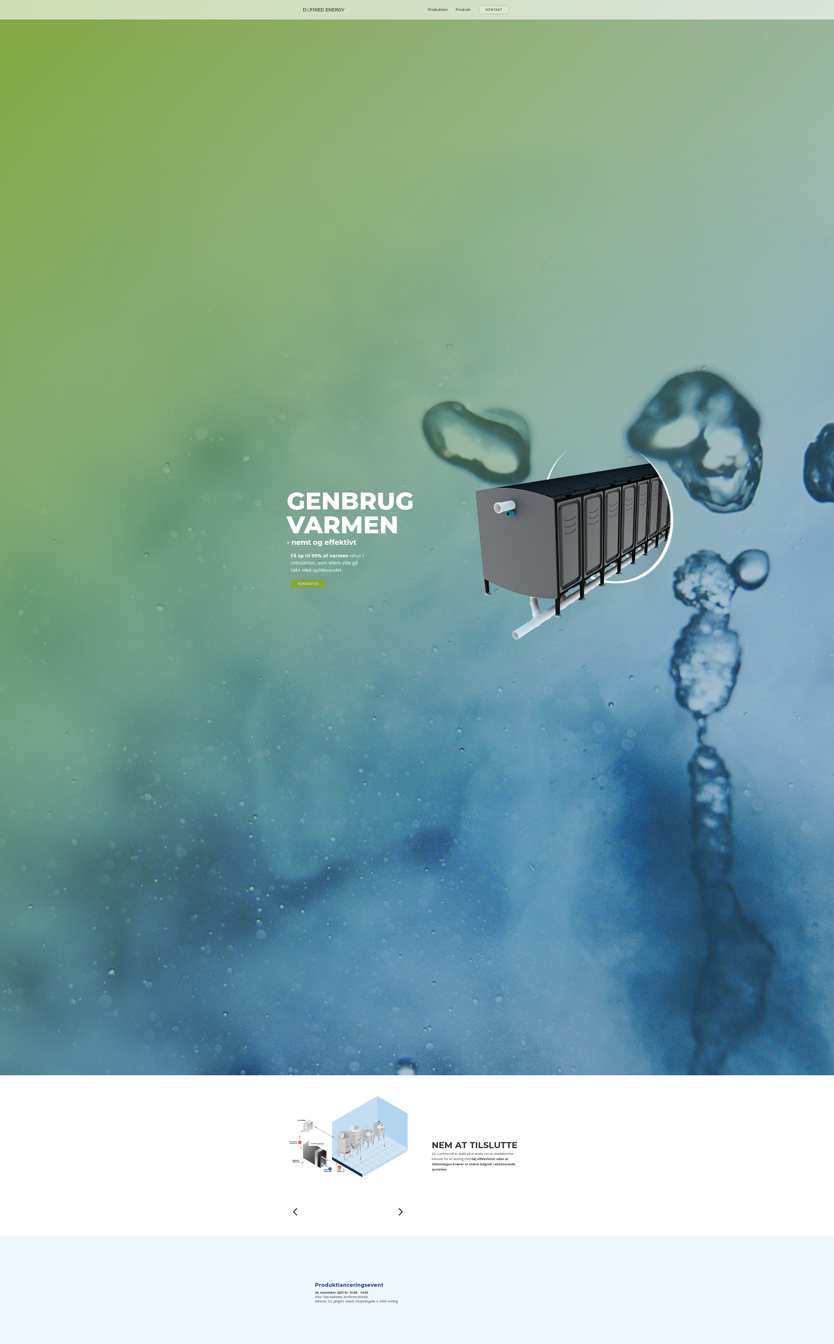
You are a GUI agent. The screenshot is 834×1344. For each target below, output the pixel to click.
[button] (295, 1155)
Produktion (438, 10)
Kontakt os (308, 584)
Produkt (463, 10)
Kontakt (494, 10)
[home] (323, 9)
